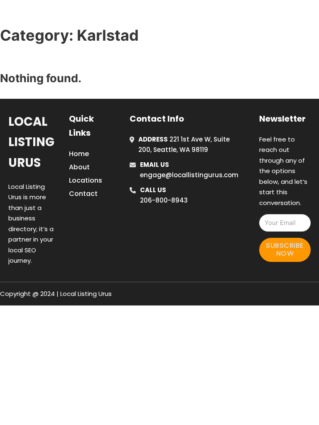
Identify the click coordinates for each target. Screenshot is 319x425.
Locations (260, 5)
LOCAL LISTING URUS (67, 16)
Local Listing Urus (31, 142)
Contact (83, 193)
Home (223, 5)
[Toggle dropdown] (242, 28)
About (79, 167)
